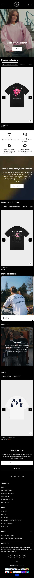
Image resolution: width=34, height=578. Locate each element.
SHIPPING (4, 511)
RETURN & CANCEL (7, 523)
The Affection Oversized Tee (7, 437)
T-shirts (30, 64)
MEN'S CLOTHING (6, 490)
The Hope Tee (4, 125)
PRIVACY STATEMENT (7, 535)
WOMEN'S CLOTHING (7, 493)
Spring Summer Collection (10, 64)
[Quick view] (30, 121)
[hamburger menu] (3, 4)
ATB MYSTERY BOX (7, 499)
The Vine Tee (4, 267)
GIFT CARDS (5, 502)
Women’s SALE (7, 376)
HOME (3, 487)
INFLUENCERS (5, 526)
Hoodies (24, 206)
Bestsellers (23, 64)
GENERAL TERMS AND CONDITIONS (11, 538)
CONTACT (4, 514)
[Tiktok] (19, 476)
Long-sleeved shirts (14, 206)
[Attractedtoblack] (17, 4)
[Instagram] (15, 476)
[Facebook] (11, 476)
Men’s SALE (17, 376)
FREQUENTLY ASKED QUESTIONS (11, 520)
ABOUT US (4, 517)
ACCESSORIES (5, 496)
